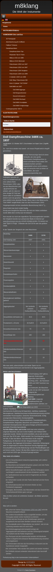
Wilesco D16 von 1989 (17, 58)
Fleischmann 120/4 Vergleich (18, 70)
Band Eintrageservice (11, 117)
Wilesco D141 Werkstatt (17, 61)
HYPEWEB (30, 562)
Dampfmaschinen (11, 48)
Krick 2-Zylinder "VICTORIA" (19, 83)
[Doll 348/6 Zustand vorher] (3, 502)
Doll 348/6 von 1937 (16, 86)
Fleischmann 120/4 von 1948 (19, 74)
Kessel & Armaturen (19, 96)
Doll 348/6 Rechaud (19, 99)
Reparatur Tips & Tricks (17, 54)
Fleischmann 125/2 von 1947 (19, 64)
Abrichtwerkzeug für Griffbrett (15, 42)
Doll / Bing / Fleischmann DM (18, 80)
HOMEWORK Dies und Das (13, 35)
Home (5, 26)
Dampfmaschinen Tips (17, 51)
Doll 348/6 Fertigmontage (21, 105)
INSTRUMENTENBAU (11, 30)
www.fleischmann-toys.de (12, 221)
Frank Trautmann (30, 570)
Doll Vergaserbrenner (19, 93)
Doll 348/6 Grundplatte (20, 102)
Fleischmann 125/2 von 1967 (19, 67)
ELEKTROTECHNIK (10, 113)
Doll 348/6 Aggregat (19, 89)
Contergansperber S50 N (14, 109)
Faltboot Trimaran (11, 45)
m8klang (26, 5)
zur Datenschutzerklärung (12, 132)
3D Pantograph (10, 38)
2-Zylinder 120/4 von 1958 (18, 77)
